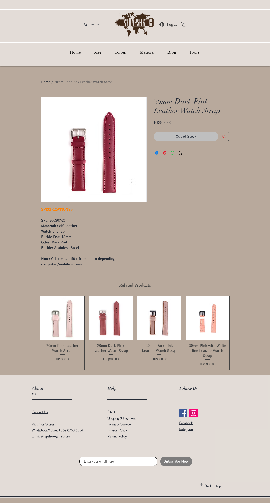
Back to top (213, 485)
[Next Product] (235, 332)
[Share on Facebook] (156, 152)
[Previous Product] (34, 332)
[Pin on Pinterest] (164, 152)
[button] (184, 24)
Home (45, 82)
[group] (135, 333)
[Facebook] (183, 413)
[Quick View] (62, 318)
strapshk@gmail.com (55, 436)
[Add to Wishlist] (224, 136)
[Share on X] (180, 152)
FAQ (111, 411)
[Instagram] (193, 413)
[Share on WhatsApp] (172, 152)
